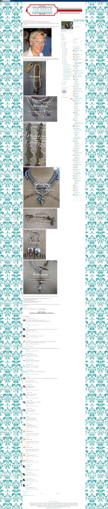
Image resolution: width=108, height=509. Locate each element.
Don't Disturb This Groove (78, 91)
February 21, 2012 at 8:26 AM (32, 462)
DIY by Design (76, 86)
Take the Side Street (77, 173)
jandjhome (76, 112)
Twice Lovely (76, 182)
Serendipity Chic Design (78, 164)
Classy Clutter (76, 81)
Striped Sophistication (66, 64)
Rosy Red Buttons (77, 160)
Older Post (58, 493)
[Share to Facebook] (43, 309)
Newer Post (24, 493)
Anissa (27, 416)
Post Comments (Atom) (30, 495)
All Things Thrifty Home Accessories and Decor (78, 63)
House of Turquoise (77, 110)
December (65, 48)
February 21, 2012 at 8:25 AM (32, 456)
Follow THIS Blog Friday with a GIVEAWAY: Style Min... (68, 72)
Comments (76, 42)
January (64, 81)
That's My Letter (77, 175)
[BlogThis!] (41, 309)
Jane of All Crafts (77, 114)
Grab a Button (63, 38)
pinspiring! (76, 140)
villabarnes (76, 190)
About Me (62, 36)
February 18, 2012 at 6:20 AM (32, 350)
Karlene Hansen (28, 384)
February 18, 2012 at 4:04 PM (32, 382)
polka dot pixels (57, 507)
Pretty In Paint (76, 143)
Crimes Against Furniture (67, 65)
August (64, 54)
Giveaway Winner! (66, 67)
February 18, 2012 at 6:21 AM (32, 356)
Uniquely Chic (76, 187)
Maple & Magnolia (77, 125)
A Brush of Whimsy (77, 54)
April (64, 60)
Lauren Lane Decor (77, 122)
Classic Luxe (76, 79)
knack (75, 119)
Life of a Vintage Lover (29, 318)
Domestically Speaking (78, 88)
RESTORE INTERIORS (78, 152)
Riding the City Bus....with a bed (68, 73)
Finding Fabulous (77, 100)
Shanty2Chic (76, 167)
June (64, 57)
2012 (63, 47)
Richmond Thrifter (77, 155)
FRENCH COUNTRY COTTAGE (77, 103)
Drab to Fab (76, 93)
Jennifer (27, 376)
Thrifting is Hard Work (66, 77)
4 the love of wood (77, 48)
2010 (63, 84)
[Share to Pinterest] (44, 309)
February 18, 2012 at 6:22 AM (32, 361)
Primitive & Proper (77, 145)
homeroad (76, 107)
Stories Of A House (77, 171)
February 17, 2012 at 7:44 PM (32, 331)
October (64, 51)
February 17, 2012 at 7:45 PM (32, 337)
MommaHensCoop (77, 128)
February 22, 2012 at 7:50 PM (32, 481)
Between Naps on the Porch (78, 72)
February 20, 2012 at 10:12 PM (32, 435)
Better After (76, 68)
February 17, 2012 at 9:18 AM (32, 325)
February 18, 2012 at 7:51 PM (32, 405)
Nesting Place (76, 134)
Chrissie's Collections (77, 75)
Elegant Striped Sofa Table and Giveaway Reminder (68, 69)
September (65, 52)
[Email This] (40, 309)
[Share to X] (42, 309)
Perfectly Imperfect (77, 138)
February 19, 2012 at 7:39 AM (32, 420)
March (64, 61)
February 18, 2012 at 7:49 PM (32, 398)
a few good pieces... (77, 56)
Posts (75, 41)
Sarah (26, 429)
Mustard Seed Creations (78, 129)
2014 (63, 44)
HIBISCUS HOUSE (28, 346)
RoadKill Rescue (77, 157)
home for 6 (76, 106)
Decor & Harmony (77, 83)
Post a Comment (25, 491)
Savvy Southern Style (77, 162)
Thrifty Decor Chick (77, 178)
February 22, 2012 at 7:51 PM (32, 489)
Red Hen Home (76, 150)
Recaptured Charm (77, 148)
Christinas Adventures (77, 76)
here (40, 58)
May (64, 58)
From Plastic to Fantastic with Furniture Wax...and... (67, 76)
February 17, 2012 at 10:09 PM (32, 344)
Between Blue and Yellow (78, 70)
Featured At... (63, 39)
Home (41, 493)
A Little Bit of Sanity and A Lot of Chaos (79, 60)
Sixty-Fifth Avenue (77, 169)
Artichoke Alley (76, 65)
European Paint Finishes (78, 98)
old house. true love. (77, 137)
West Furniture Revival (78, 194)
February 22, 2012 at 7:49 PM (32, 470)
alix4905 (27, 339)
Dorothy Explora (28, 464)
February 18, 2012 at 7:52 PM (32, 413)
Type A (75, 185)
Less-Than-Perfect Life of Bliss (79, 123)
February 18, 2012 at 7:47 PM (32, 390)
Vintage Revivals (77, 192)
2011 (63, 82)
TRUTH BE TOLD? (77, 180)
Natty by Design (76, 132)
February (64, 63)
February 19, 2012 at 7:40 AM (32, 427)
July (64, 55)
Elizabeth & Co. (76, 95)
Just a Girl (76, 117)
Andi (26, 327)
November (65, 49)
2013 (63, 45)
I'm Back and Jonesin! (66, 79)
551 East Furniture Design (78, 50)
